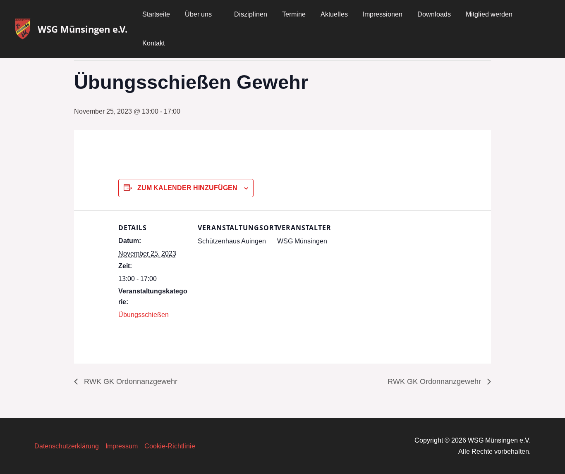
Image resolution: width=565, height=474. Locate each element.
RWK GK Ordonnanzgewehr (129, 381)
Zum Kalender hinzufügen (187, 187)
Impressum (121, 446)
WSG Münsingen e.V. (82, 29)
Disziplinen (250, 14)
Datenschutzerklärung (66, 446)
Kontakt (153, 43)
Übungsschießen (143, 314)
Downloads (434, 14)
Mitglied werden (489, 14)
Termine (294, 14)
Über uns (198, 14)
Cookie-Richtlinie (169, 446)
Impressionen (382, 14)
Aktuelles (334, 14)
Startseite (156, 14)
